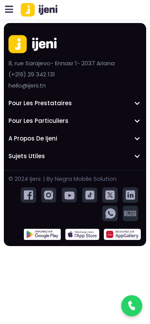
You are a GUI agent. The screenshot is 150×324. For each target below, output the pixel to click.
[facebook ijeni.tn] (28, 194)
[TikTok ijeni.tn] (89, 194)
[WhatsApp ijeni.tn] (110, 213)
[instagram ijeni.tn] (49, 194)
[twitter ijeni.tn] (110, 194)
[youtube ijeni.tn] (69, 194)
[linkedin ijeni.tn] (130, 194)
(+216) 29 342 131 (31, 74)
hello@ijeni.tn (27, 85)
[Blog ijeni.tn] (130, 213)
